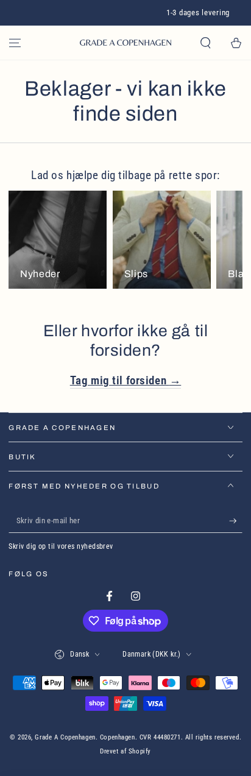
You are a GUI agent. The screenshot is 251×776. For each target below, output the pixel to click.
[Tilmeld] (235, 521)
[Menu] (15, 42)
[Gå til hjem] (125, 43)
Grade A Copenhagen (65, 737)
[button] (206, 42)
